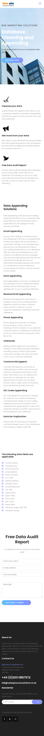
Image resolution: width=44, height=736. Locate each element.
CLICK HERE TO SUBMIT (14, 602)
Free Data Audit (12, 60)
